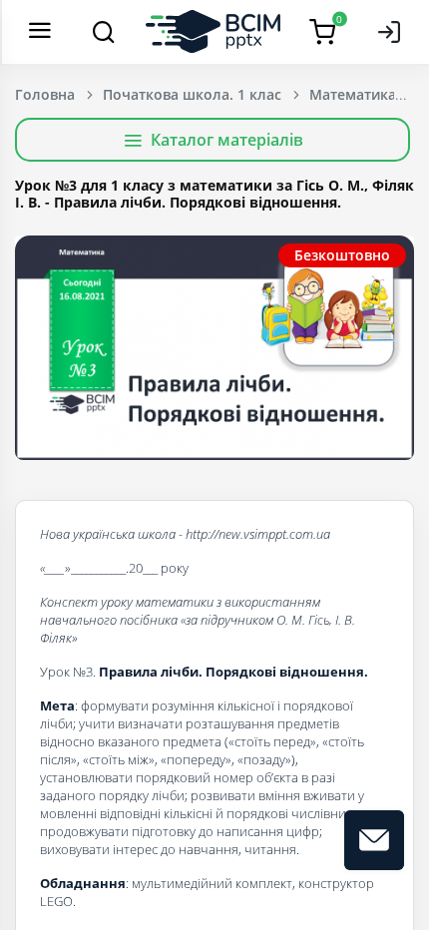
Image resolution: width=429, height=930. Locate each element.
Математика (352, 94)
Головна (45, 94)
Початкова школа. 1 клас (192, 94)
